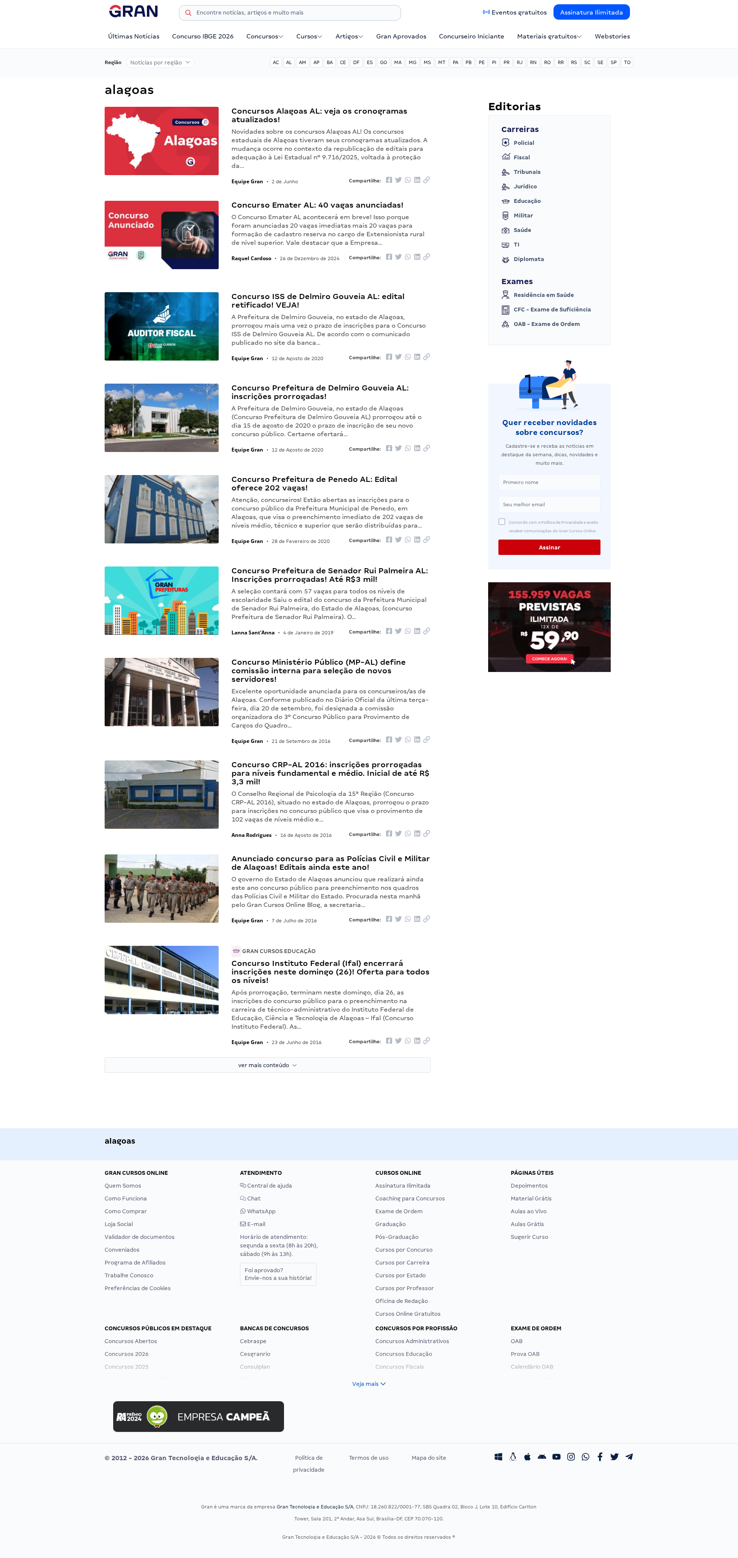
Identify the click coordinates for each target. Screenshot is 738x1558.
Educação (527, 201)
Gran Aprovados (401, 36)
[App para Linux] (513, 1458)
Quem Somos (123, 1185)
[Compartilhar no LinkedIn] (417, 180)
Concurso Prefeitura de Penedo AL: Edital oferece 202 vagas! (314, 483)
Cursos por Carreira (402, 1262)
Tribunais (527, 172)
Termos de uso (369, 1458)
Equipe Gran (247, 181)
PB (469, 62)
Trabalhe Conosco (129, 1275)
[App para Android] (542, 1458)
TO (627, 62)
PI (494, 62)
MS (427, 62)
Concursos (262, 36)
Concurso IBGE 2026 (203, 36)
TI (516, 244)
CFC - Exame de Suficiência (552, 309)
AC (276, 62)
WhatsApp (260, 1211)
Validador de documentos (140, 1237)
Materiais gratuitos (547, 36)
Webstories (612, 36)
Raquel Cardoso (251, 258)
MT (441, 62)
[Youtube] (556, 1458)
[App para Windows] (498, 1458)
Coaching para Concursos (410, 1198)
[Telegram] (629, 1458)
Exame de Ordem (399, 1211)
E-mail (255, 1224)
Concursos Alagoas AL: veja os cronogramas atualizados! (319, 115)
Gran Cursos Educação (278, 951)
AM (302, 62)
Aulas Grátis (527, 1224)
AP (316, 62)
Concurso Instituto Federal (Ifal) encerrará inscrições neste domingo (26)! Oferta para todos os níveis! (330, 972)
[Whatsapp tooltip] (585, 1458)
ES (370, 62)
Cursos (306, 36)
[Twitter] (614, 1458)
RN (533, 62)
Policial (524, 143)
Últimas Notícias (133, 36)
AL (289, 62)
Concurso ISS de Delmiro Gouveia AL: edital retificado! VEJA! (317, 300)
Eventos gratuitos (519, 12)
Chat (253, 1198)
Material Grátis (531, 1198)
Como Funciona (126, 1198)
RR (561, 62)
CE (343, 62)
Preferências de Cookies (138, 1288)
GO (383, 62)
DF (356, 62)
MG (412, 62)
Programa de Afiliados (135, 1262)
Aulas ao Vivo (529, 1211)
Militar (523, 215)
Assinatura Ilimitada (591, 12)
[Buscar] (188, 14)
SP (614, 62)
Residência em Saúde (544, 295)
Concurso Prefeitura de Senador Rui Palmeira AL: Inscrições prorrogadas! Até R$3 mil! (329, 575)
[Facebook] (600, 1458)
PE (482, 62)
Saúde (522, 230)
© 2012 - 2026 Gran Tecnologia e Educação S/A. (181, 1458)
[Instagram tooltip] (571, 1458)
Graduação (390, 1224)
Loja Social (119, 1224)
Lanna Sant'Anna (253, 632)
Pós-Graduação (397, 1237)
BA (330, 62)
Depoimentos (529, 1185)
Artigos (347, 36)
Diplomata (529, 259)
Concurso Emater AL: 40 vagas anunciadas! (317, 204)
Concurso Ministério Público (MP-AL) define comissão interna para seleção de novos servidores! (318, 670)
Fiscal (522, 157)
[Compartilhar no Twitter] (398, 180)
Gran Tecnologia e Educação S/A (315, 1506)
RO (547, 62)
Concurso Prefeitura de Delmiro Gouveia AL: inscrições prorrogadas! (320, 392)
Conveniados (122, 1250)
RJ (520, 62)
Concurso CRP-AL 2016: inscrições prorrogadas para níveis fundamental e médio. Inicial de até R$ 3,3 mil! (330, 773)
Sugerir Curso (529, 1237)
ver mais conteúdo (265, 1065)
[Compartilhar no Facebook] (389, 180)
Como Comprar (126, 1211)
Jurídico (525, 186)
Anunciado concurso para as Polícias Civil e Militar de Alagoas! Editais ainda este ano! (330, 862)
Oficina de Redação (401, 1301)
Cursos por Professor (404, 1288)
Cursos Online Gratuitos (408, 1314)
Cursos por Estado (400, 1275)
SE (600, 62)
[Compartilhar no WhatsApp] (407, 180)
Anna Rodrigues (251, 835)
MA (397, 62)
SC (587, 62)
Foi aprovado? (278, 1274)
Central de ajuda (269, 1185)
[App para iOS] (527, 1458)
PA (455, 62)
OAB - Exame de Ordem (547, 324)
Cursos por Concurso (404, 1250)
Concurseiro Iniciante (471, 36)
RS (574, 62)
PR (507, 62)
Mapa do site (429, 1458)
